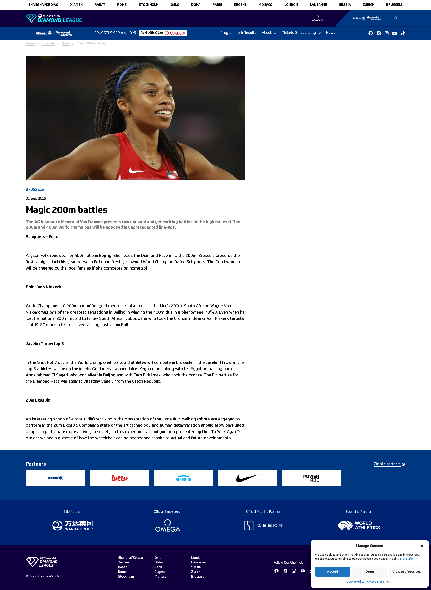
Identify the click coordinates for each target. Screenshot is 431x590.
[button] (422, 546)
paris (217, 5)
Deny (369, 571)
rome (122, 5)
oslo (175, 5)
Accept (332, 571)
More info (406, 559)
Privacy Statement (379, 582)
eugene (240, 5)
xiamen (76, 5)
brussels (394, 5)
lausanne (318, 5)
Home (30, 43)
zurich (368, 5)
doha (195, 5)
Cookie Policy (355, 582)
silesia (345, 5)
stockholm (149, 5)
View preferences (406, 571)
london (291, 5)
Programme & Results (238, 33)
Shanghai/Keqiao (43, 5)
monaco (266, 5)
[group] (317, 18)
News (330, 33)
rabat (100, 5)
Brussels (48, 43)
